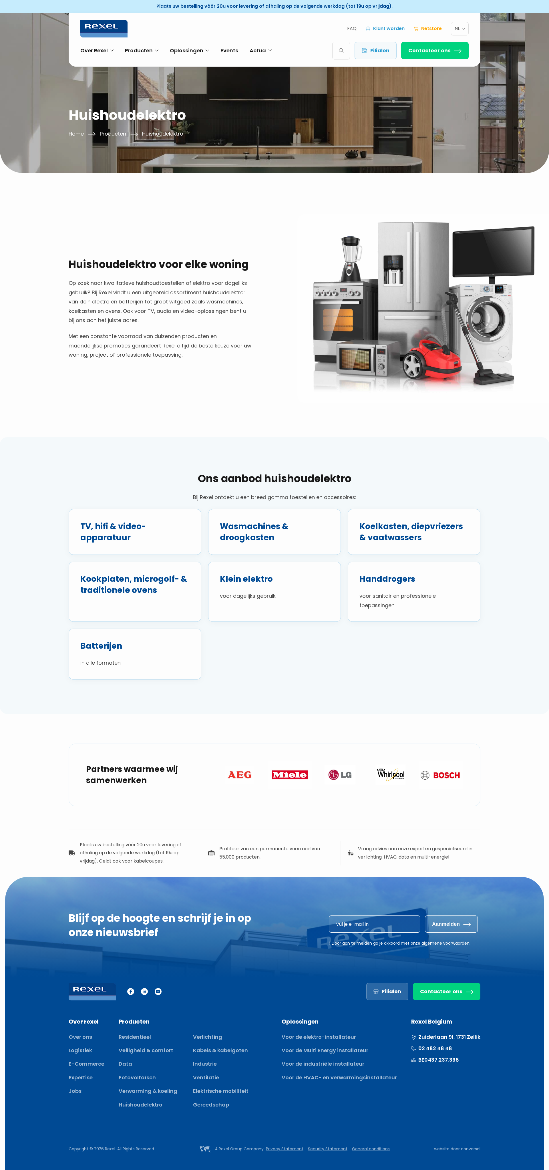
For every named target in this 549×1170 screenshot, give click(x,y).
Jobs (75, 1090)
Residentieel (135, 1036)
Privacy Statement (284, 1149)
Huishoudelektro (140, 1104)
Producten (139, 50)
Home (76, 133)
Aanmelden (446, 924)
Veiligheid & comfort (146, 1050)
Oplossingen (186, 50)
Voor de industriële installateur (323, 1063)
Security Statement (327, 1149)
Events (229, 50)
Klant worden (389, 28)
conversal (470, 1149)
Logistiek (80, 1050)
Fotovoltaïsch (137, 1077)
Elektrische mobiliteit (220, 1090)
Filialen (379, 50)
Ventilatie (206, 1077)
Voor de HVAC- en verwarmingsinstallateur (339, 1077)
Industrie (205, 1063)
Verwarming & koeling (148, 1090)
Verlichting (207, 1036)
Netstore (431, 28)
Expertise (81, 1077)
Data (125, 1063)
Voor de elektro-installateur (319, 1036)
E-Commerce (86, 1063)
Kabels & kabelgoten (220, 1050)
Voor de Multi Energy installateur (325, 1050)
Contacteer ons (429, 50)
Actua (258, 50)
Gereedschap (211, 1104)
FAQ (352, 28)
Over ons (80, 1036)
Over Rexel (94, 50)
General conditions (371, 1149)
